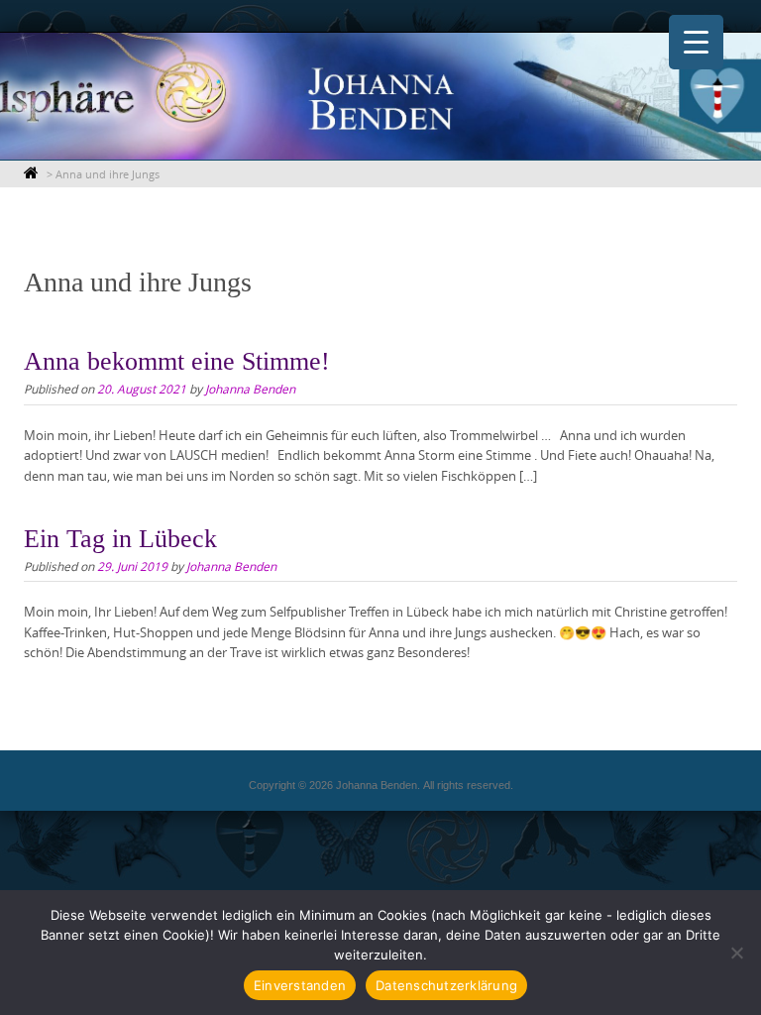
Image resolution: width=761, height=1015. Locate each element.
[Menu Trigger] (696, 42)
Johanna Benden (250, 388)
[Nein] (736, 952)
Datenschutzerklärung (446, 985)
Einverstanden (300, 985)
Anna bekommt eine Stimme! (177, 361)
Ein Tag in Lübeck (120, 538)
